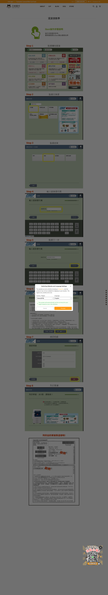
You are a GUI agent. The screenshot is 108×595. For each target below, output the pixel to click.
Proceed (63, 308)
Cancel (45, 308)
